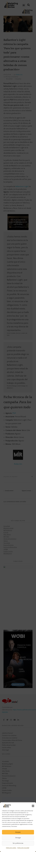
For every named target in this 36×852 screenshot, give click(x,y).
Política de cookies (11, 847)
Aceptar (18, 832)
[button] (33, 806)
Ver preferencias (18, 843)
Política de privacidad (23, 847)
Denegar (18, 838)
